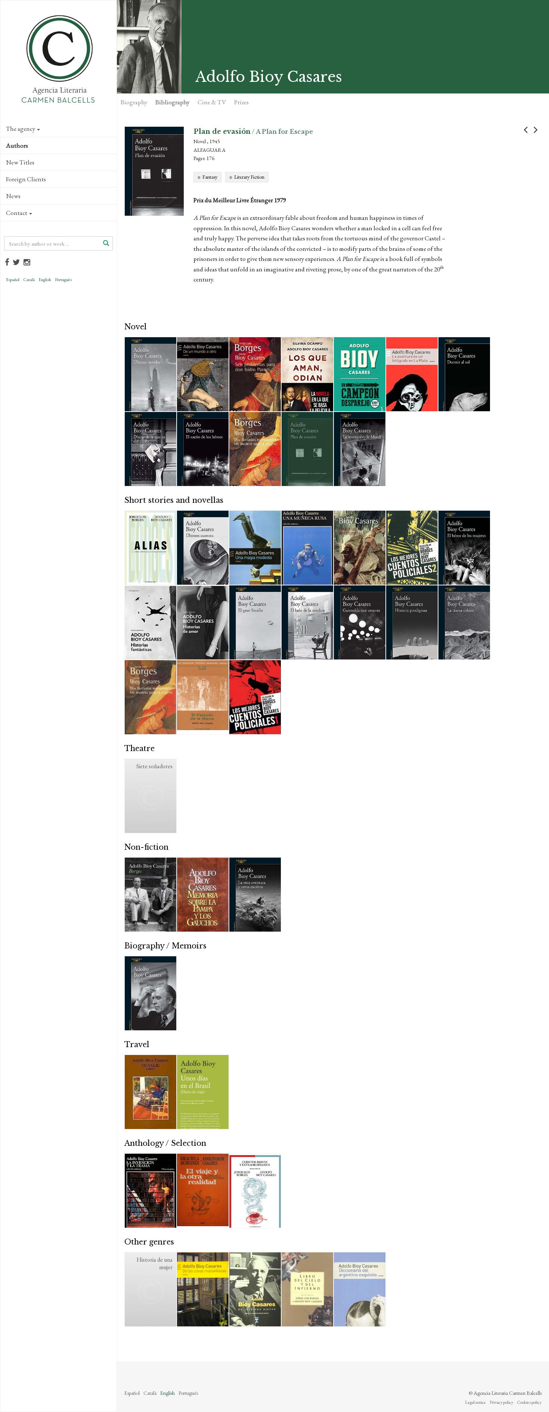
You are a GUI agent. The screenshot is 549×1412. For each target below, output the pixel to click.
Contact (16, 213)
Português (63, 280)
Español (12, 280)
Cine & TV (212, 102)
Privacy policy (501, 1402)
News (13, 196)
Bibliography (172, 102)
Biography (134, 102)
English (44, 280)
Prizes (241, 102)
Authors (17, 145)
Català (29, 280)
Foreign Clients (26, 179)
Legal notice (475, 1402)
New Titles (20, 162)
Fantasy (209, 176)
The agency (20, 128)
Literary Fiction (249, 176)
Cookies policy (529, 1402)
